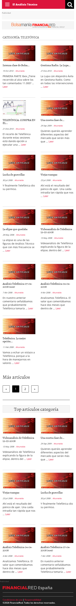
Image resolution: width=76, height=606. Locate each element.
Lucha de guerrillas (14, 174)
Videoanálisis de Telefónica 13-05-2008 (56, 230)
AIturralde (20, 71)
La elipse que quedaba (15, 229)
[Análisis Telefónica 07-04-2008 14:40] (19, 272)
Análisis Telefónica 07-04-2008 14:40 (17, 285)
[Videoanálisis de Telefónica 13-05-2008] (57, 217)
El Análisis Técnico (25, 4)
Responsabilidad (33, 599)
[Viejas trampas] (57, 162)
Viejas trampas (49, 174)
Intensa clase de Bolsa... (16, 65)
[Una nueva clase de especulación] (57, 108)
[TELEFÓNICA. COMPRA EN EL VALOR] (14, 109)
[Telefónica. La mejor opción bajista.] (19, 326)
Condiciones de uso (12, 599)
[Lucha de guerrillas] (19, 162)
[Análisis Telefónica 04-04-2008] (57, 272)
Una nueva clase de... (52, 120)
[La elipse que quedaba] (19, 217)
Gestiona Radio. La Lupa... (56, 65)
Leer (5, 86)
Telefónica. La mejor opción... (14, 339)
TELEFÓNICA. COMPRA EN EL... (19, 121)
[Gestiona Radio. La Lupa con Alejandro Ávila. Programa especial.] (57, 53)
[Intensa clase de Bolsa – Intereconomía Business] (19, 53)
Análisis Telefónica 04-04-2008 (55, 285)
